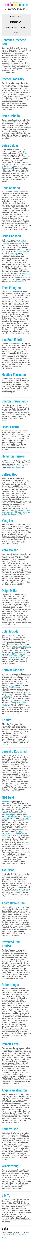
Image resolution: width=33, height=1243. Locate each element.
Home (4, 1238)
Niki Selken (6, 801)
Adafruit (9, 833)
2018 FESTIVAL (16, 22)
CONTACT (22, 28)
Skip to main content (7, 1)
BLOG (16, 33)
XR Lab (24, 153)
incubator (9, 813)
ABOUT (19, 16)
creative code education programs (14, 814)
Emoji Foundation (11, 817)
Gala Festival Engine (18, 1234)
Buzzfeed (16, 833)
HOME (12, 16)
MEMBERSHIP (11, 28)
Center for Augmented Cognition (12, 167)
